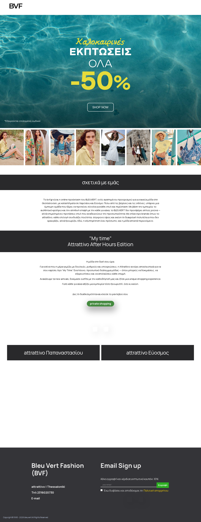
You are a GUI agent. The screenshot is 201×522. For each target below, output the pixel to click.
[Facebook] (95, 329)
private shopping (100, 303)
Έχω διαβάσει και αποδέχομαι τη (136, 490)
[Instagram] (106, 329)
